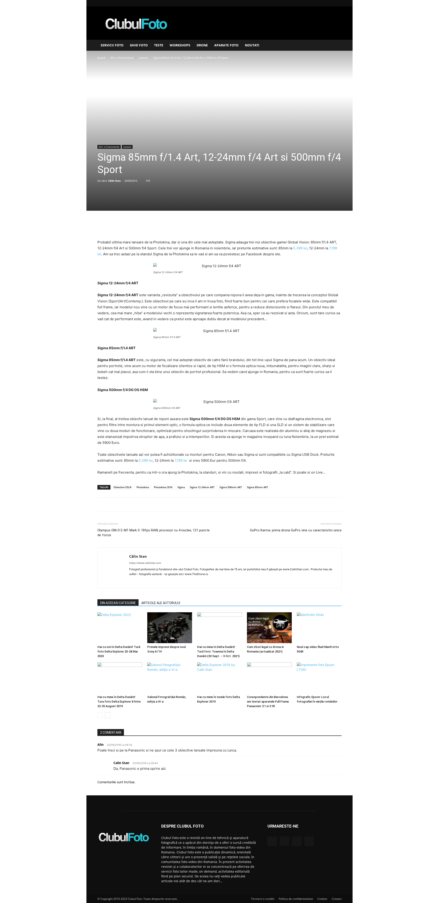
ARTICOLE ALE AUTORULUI (160, 603)
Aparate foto (226, 45)
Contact (337, 899)
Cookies (322, 899)
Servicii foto (112, 45)
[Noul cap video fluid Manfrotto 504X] (319, 627)
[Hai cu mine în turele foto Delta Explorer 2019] (219, 677)
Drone (202, 45)
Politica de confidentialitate (296, 899)
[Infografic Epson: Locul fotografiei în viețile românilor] (319, 677)
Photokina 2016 (163, 487)
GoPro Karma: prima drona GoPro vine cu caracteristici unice (296, 530)
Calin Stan (121, 763)
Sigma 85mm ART (257, 487)
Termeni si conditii (262, 899)
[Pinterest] (219, 226)
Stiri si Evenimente (122, 58)
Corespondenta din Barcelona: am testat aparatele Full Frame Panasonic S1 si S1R (268, 701)
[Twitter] (208, 226)
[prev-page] (100, 715)
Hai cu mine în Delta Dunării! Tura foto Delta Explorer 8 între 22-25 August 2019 (119, 701)
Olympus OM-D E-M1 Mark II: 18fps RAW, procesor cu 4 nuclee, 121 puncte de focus (153, 532)
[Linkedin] (330, 3)
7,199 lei (180, 460)
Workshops (180, 45)
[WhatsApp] (229, 226)
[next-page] (107, 715)
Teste (158, 45)
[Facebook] (315, 3)
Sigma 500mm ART (231, 487)
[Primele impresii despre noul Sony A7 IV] (169, 627)
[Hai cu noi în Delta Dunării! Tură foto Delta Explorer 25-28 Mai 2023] (119, 627)
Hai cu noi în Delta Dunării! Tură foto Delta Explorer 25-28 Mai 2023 (118, 651)
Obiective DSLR (122, 487)
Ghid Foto (139, 45)
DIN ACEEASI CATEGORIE (118, 603)
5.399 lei (300, 248)
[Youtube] (338, 3)
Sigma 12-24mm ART (202, 487)
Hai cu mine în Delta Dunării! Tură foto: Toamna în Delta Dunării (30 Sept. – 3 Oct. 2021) (218, 651)
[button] (336, 45)
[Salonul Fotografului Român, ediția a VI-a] (169, 677)
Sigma (181, 487)
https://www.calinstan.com (145, 563)
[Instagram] (323, 3)
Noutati (252, 45)
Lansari (143, 58)
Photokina (143, 487)
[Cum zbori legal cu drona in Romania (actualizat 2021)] (269, 627)
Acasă (101, 58)
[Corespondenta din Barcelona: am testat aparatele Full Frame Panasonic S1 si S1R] (269, 677)
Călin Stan (114, 180)
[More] (240, 226)
